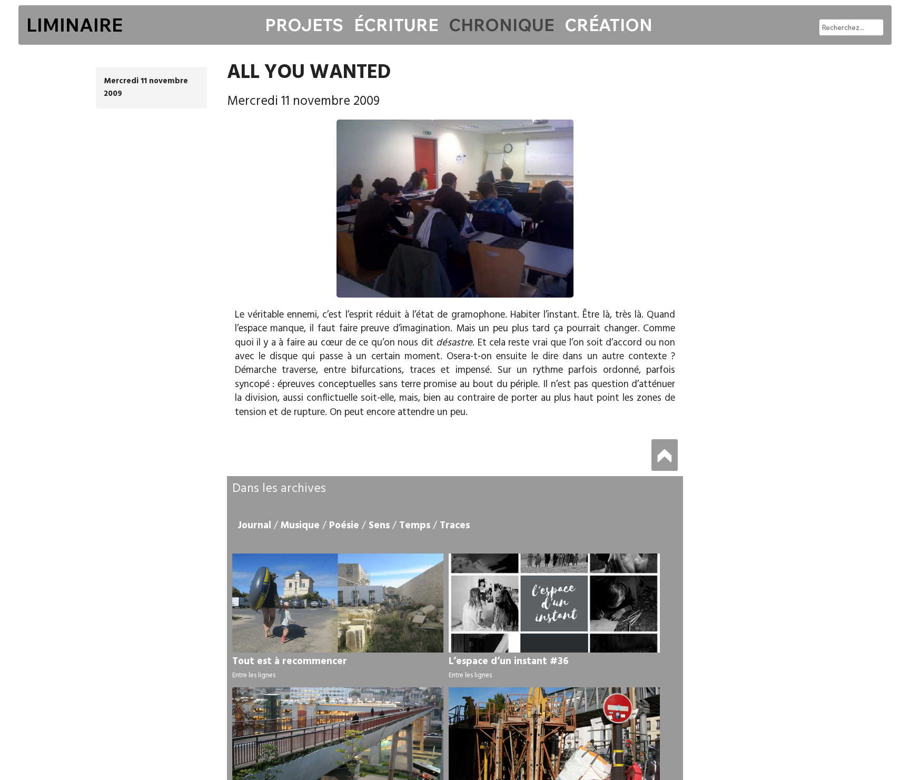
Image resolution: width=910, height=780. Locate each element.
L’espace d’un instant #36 (508, 661)
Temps (414, 526)
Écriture (396, 24)
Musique (300, 526)
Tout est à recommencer (289, 661)
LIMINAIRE (74, 24)
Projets (304, 24)
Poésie (344, 526)
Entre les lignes (253, 675)
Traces (455, 526)
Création (608, 24)
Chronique (501, 24)
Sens (379, 526)
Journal (254, 526)
